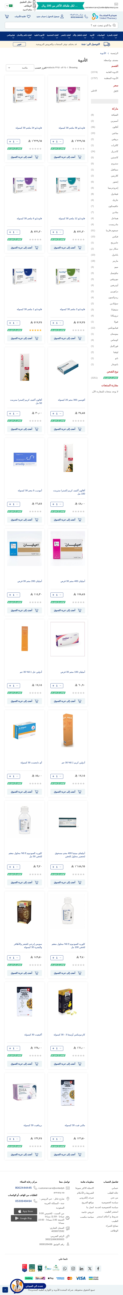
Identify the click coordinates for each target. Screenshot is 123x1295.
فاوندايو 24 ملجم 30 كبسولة (29, 128)
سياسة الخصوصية (110, 1202)
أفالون (104, 127)
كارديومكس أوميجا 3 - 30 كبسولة (69, 1034)
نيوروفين (104, 279)
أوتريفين (104, 285)
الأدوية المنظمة (104, 78)
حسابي (115, 1188)
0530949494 (23, 1201)
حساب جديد (41, 16)
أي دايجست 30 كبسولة (31, 762)
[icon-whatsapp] (65, 1269)
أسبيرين (104, 120)
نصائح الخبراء (112, 1226)
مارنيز (104, 260)
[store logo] (104, 16)
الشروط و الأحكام (85, 1193)
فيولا (104, 321)
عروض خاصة (88, 1212)
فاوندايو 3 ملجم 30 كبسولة (72, 309)
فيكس (104, 236)
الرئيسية (114, 53)
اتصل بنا (90, 1207)
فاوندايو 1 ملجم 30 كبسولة (29, 309)
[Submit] (114, 24)
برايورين (104, 291)
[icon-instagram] (73, 1269)
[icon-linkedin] (81, 1269)
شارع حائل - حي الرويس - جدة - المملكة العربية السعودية (51, 1203)
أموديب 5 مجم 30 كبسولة (30, 490)
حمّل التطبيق (26, 2)
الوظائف (28, 5)
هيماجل (104, 218)
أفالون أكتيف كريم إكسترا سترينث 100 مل (69, 492)
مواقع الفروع (27, 10)
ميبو (104, 267)
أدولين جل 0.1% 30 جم (31, 672)
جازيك (104, 200)
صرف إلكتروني (86, 1197)
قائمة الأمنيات (20, 16)
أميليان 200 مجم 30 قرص (29, 581)
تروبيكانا (104, 315)
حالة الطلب (112, 1193)
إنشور (104, 181)
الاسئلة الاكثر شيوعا (84, 1188)
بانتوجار (104, 364)
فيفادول (104, 193)
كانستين (104, 157)
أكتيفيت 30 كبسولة (33, 1034)
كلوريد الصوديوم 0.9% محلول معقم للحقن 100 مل (68, 945)
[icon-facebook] (98, 1269)
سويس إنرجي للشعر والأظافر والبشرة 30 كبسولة (28, 945)
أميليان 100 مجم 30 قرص (73, 672)
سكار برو (104, 248)
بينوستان (104, 333)
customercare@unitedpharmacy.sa (101, 7)
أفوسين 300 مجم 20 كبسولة (71, 400)
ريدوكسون (104, 297)
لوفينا (104, 352)
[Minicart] (7, 16)
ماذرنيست (104, 224)
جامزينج (104, 242)
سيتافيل (104, 169)
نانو (104, 358)
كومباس (104, 340)
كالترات (104, 145)
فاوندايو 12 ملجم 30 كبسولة (72, 218)
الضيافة (104, 114)
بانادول (104, 254)
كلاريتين (104, 175)
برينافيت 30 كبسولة (33, 1125)
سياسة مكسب (87, 1217)
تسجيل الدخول (53, 16)
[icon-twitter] (90, 1269)
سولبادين (104, 303)
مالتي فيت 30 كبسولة (75, 1125)
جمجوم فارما (104, 230)
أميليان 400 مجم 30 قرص (73, 581)
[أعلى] (5, 1290)
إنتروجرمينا (104, 187)
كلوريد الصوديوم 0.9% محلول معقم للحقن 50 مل (25, 855)
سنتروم (104, 163)
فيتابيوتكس (104, 327)
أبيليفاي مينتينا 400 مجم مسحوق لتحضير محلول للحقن (70, 855)
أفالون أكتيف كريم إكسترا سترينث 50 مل (26, 401)
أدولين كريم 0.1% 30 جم (73, 762)
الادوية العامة (104, 72)
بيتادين (104, 212)
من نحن (114, 1197)
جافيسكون (104, 206)
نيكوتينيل (104, 273)
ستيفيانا (104, 309)
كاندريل (104, 151)
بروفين (104, 139)
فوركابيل (104, 346)
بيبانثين (104, 133)
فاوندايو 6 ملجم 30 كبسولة (29, 218)
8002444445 (23, 1187)
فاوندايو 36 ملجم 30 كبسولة (72, 128)
